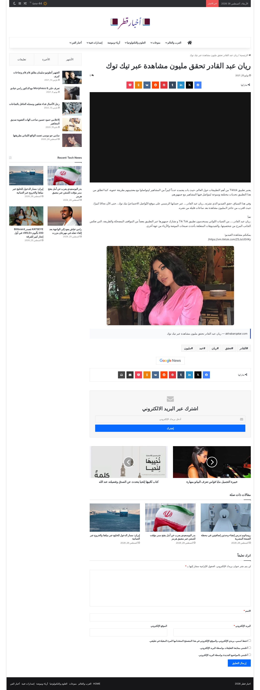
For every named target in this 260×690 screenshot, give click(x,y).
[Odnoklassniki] (138, 85)
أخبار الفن (77, 42)
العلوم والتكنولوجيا (136, 42)
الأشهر (69, 59)
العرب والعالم (174, 42)
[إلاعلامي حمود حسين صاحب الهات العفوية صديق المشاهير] (72, 124)
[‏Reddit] (155, 85)
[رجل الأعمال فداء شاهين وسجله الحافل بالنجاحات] (72, 108)
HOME (96, 683)
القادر (243, 348)
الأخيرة (46, 59)
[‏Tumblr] (172, 85)
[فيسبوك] (197, 85)
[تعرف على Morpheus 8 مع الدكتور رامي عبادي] (72, 93)
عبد (201, 348)
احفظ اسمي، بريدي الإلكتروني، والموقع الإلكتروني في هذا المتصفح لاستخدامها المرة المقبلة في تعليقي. (198, 640)
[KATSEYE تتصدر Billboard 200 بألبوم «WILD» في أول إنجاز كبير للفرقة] (26, 216)
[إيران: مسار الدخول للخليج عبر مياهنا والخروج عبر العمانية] (115, 517)
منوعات (156, 42)
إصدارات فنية (95, 42)
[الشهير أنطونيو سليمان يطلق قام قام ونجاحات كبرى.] (72, 77)
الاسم (247, 610)
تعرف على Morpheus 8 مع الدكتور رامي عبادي (35, 88)
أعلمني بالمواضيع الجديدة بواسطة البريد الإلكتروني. (223, 655)
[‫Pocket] (130, 85)
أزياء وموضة (114, 42)
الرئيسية (244, 55)
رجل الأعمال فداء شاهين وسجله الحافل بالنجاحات (34, 103)
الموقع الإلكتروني (159, 625)
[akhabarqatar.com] (130, 22)
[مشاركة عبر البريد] (130, 374)
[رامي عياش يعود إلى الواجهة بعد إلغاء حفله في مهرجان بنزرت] (65, 216)
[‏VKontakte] (147, 85)
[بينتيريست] (163, 85)
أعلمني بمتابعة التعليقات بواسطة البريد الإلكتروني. (224, 647)
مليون (187, 348)
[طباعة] (121, 374)
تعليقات (22, 59)
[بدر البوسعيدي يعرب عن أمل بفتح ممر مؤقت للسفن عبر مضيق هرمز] (170, 517)
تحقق (228, 348)
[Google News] (170, 361)
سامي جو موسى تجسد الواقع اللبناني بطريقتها (36, 135)
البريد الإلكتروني (242, 625)
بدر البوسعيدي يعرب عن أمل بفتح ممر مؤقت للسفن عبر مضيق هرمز (65, 192)
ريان (214, 348)
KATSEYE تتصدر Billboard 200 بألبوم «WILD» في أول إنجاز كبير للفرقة (28, 233)
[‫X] (189, 85)
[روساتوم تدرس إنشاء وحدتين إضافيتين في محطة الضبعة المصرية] (226, 517)
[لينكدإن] (180, 85)
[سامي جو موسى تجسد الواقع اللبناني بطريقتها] (72, 140)
